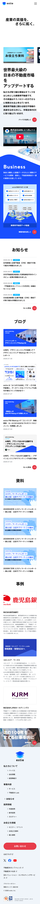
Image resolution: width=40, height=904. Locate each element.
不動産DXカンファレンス (12, 868)
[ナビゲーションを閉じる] (35, 3)
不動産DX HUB (9, 871)
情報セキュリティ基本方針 (11, 887)
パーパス (12, 770)
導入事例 (12, 835)
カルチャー (13, 817)
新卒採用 (12, 813)
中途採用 (12, 809)
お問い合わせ (20, 846)
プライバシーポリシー (10, 883)
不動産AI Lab (14, 793)
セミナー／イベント (16, 827)
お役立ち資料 (13, 831)
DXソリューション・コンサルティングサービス (19, 876)
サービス (12, 789)
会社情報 (12, 774)
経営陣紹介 (13, 778)
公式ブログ (7, 854)
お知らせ (10, 799)
